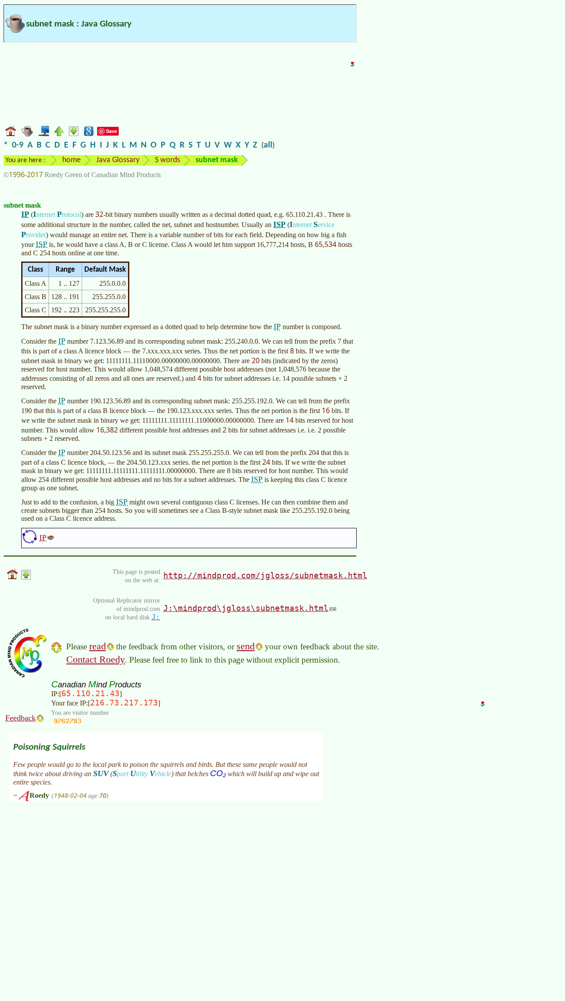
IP (25, 214)
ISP (279, 224)
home (71, 160)
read (97, 646)
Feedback (20, 717)
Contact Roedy (95, 659)
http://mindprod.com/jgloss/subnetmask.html (265, 575)
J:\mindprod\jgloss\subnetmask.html (245, 608)
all (268, 145)
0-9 (17, 145)
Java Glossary (117, 160)
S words (167, 160)
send (246, 646)
